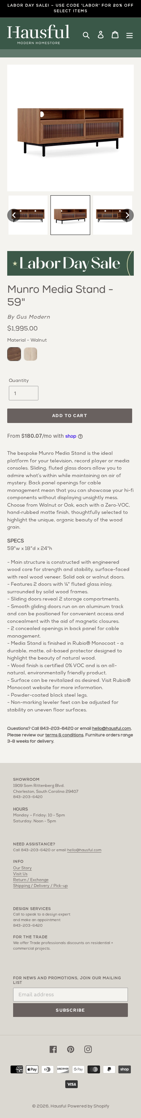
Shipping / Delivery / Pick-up (40, 886)
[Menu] (129, 34)
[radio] (14, 354)
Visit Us (20, 874)
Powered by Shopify (88, 1106)
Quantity (19, 380)
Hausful (58, 1106)
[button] (13, 215)
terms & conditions (64, 735)
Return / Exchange (31, 880)
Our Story (22, 868)
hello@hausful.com (111, 729)
